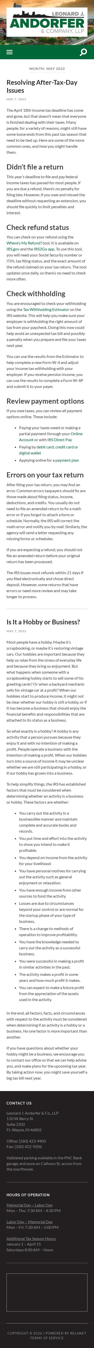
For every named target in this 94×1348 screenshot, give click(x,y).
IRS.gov (13, 248)
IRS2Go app (44, 248)
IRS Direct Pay (59, 439)
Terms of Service (47, 1338)
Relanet (78, 1333)
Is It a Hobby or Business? (43, 622)
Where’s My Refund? (24, 242)
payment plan (67, 460)
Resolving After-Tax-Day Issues (42, 86)
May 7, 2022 (16, 99)
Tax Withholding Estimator (46, 309)
